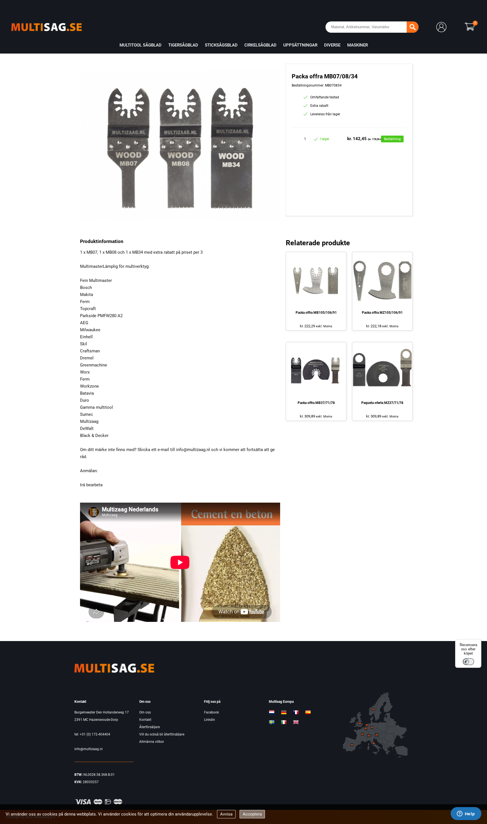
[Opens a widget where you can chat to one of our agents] (465, 814)
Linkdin (209, 720)
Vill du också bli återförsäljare (161, 734)
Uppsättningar (300, 45)
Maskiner (357, 45)
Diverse (332, 45)
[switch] (468, 661)
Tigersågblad (183, 45)
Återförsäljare (149, 727)
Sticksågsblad (221, 45)
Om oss (145, 712)
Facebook (211, 712)
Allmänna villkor (151, 742)
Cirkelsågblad (260, 45)
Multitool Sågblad (140, 45)
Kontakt (145, 720)
